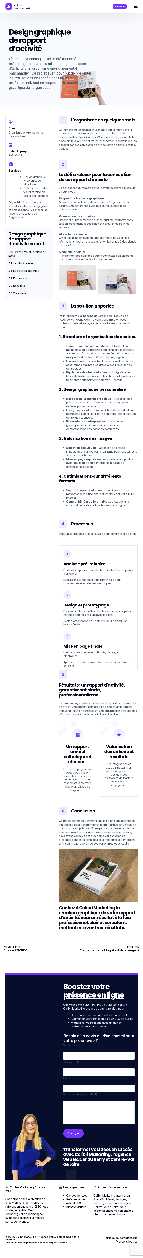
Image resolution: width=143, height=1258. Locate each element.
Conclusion (17, 293)
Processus (17, 278)
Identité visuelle (76, 1207)
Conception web (77, 1195)
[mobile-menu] (134, 6)
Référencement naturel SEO (76, 1201)
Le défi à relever (21, 263)
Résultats (16, 286)
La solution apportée (23, 270)
